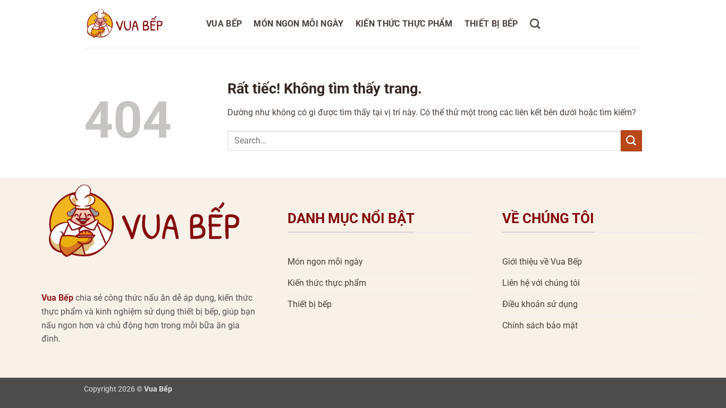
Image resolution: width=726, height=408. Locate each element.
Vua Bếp (224, 24)
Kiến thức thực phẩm (404, 24)
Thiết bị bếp (491, 24)
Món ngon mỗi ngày (298, 24)
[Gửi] (631, 140)
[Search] (535, 23)
